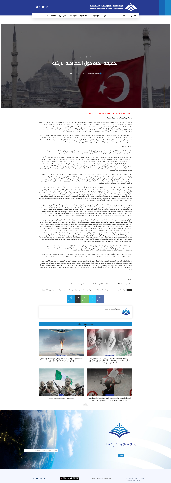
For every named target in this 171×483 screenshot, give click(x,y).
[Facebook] (51, 7)
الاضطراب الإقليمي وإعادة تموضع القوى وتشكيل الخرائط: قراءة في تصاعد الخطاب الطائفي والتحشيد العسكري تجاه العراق (109, 399)
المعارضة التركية (82, 290)
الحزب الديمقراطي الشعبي (92, 290)
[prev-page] (84, 404)
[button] (47, 16)
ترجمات (91, 57)
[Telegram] (43, 7)
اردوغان (124, 290)
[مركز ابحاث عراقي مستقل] (119, 430)
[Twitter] (39, 7)
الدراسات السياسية (109, 355)
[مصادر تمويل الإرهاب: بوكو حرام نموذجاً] (61, 382)
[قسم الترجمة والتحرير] (101, 73)
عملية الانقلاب (59, 290)
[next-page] (87, 404)
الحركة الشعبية (103, 290)
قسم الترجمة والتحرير (93, 73)
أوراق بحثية (61, 395)
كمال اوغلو (45, 290)
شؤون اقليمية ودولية (83, 57)
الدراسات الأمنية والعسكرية (61, 355)
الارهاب (119, 290)
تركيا (76, 290)
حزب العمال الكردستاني (68, 290)
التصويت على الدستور (111, 290)
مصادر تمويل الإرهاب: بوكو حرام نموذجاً (61, 398)
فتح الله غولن (52, 290)
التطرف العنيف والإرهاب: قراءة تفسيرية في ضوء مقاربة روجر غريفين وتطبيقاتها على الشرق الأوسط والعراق (61, 359)
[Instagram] (47, 7)
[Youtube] (36, 7)
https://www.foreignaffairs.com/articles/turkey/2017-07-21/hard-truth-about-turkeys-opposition (101, 284)
